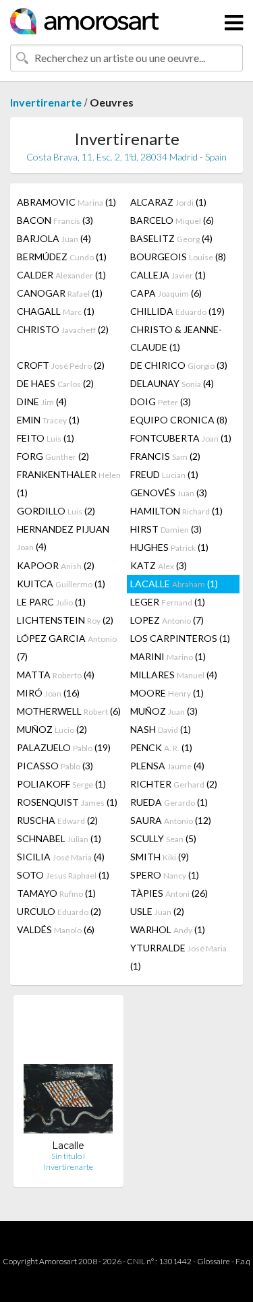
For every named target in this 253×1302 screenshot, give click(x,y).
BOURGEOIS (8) (178, 256)
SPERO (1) (164, 875)
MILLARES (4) (173, 674)
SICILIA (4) (61, 856)
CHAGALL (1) (55, 311)
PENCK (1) (161, 747)
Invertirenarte (46, 102)
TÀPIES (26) (169, 893)
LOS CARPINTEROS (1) (180, 638)
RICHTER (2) (173, 784)
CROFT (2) (61, 365)
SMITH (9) (159, 856)
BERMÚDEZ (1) (62, 256)
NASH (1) (160, 729)
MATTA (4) (55, 674)
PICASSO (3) (55, 765)
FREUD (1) (164, 474)
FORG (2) (53, 456)
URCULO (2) (59, 911)
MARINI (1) (168, 656)
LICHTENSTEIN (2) (65, 620)
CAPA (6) (166, 293)
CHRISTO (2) (63, 329)
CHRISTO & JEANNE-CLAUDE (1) (176, 338)
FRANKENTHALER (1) (69, 483)
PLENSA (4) (167, 765)
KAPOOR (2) (55, 565)
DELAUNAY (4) (172, 383)
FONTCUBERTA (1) (180, 438)
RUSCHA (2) (57, 820)
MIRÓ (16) (48, 693)
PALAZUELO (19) (64, 747)
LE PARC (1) (51, 602)
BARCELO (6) (172, 220)
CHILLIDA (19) (177, 311)
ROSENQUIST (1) (67, 802)
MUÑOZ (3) (164, 711)
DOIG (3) (160, 401)
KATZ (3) (158, 565)
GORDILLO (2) (56, 510)
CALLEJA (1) (168, 274)
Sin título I (68, 1156)
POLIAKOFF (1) (61, 784)
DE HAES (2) (55, 383)
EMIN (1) (48, 419)
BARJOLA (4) (54, 238)
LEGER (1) (167, 602)
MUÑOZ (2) (52, 729)
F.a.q (242, 1261)
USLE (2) (157, 911)
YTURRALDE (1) (178, 957)
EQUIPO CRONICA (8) (178, 419)
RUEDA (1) (169, 802)
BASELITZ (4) (171, 238)
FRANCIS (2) (165, 456)
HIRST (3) (166, 529)
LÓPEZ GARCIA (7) (67, 647)
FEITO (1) (45, 438)
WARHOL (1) (167, 929)
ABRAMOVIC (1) (66, 202)
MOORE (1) (167, 693)
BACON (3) (55, 220)
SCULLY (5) (163, 838)
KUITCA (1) (61, 583)
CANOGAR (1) (60, 293)
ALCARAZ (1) (168, 202)
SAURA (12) (170, 820)
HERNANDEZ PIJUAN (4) (63, 537)
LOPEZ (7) (167, 620)
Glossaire (213, 1261)
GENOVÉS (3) (168, 492)
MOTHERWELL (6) (69, 711)
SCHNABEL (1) (59, 838)
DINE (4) (42, 401)
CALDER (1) (61, 274)
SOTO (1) (63, 875)
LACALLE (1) (174, 583)
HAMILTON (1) (176, 510)
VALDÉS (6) (55, 929)
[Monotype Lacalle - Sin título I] (68, 1072)
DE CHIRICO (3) (178, 365)
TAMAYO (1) (56, 893)
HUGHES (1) (169, 547)
